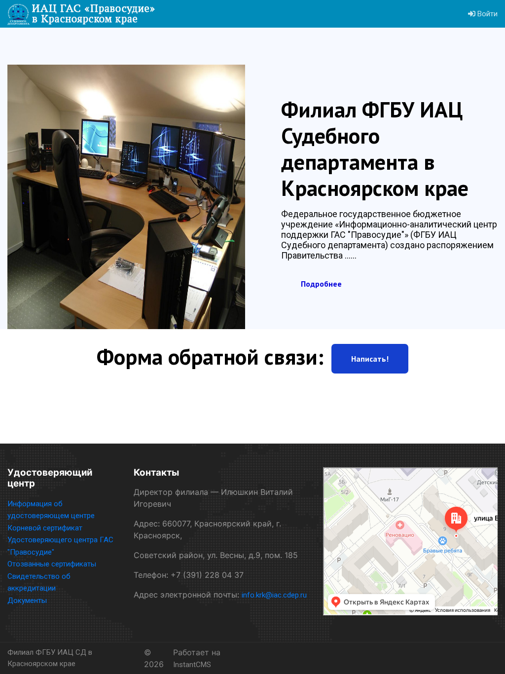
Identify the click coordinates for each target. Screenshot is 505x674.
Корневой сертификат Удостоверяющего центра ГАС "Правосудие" (60, 540)
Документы (27, 600)
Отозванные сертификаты (51, 564)
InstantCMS (192, 664)
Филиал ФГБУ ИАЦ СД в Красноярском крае (49, 658)
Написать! (370, 359)
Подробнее (321, 284)
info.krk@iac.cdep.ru (274, 595)
